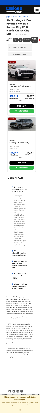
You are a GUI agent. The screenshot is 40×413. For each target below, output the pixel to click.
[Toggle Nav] (37, 10)
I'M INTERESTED (21, 111)
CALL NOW (21, 106)
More (20, 100)
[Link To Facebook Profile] (10, 391)
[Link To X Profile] (14, 391)
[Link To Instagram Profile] (21, 391)
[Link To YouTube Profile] (18, 391)
